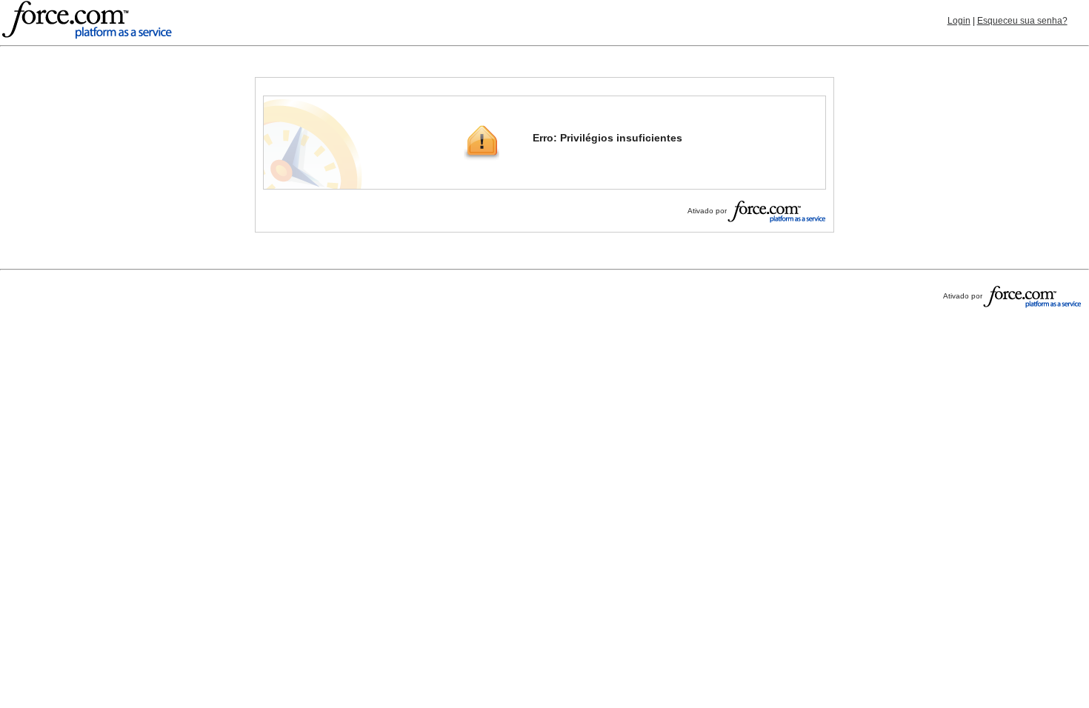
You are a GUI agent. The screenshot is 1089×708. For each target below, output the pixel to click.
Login (959, 21)
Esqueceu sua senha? (1022, 21)
